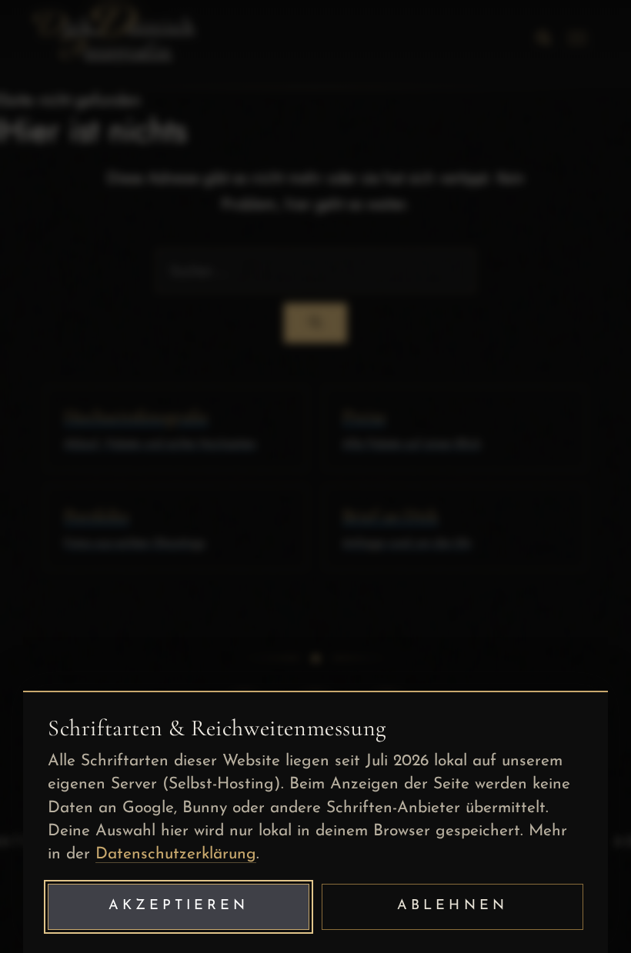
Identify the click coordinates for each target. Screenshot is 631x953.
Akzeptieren (179, 906)
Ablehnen (452, 906)
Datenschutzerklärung (175, 854)
